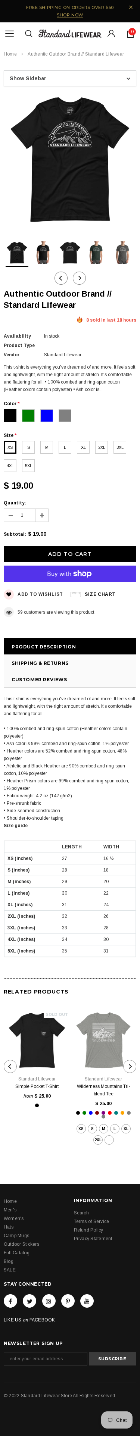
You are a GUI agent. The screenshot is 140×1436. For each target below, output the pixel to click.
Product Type (19, 345)
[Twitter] (29, 1301)
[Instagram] (49, 1301)
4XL (10, 465)
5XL (28, 465)
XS (10, 447)
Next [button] (79, 278)
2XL (101, 447)
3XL (120, 447)
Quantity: (15, 503)
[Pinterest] (68, 1301)
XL (83, 447)
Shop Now (70, 15)
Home (10, 54)
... (109, 1140)
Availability (17, 336)
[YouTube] (87, 1301)
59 (20, 612)
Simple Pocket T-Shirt (37, 1086)
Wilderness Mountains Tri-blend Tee (103, 1090)
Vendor (11, 354)
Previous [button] (61, 278)
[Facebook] (10, 1301)
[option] (70, 161)
